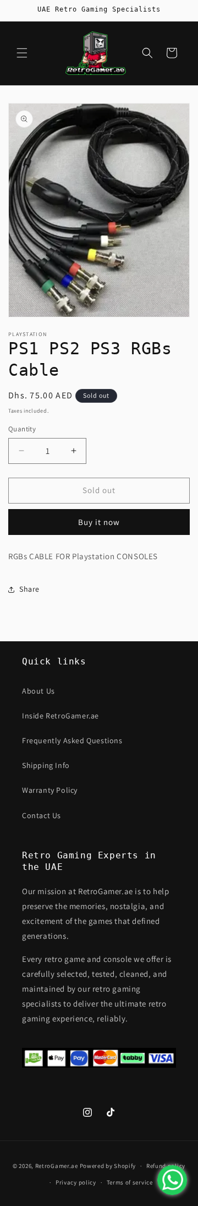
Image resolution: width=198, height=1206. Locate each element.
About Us (38, 691)
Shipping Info (46, 765)
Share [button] (29, 589)
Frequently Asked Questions (72, 740)
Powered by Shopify (108, 1166)
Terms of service (130, 1182)
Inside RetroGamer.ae (60, 716)
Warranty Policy (50, 790)
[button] (22, 53)
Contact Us (41, 815)
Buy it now (99, 522)
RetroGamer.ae (56, 1166)
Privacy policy (76, 1182)
